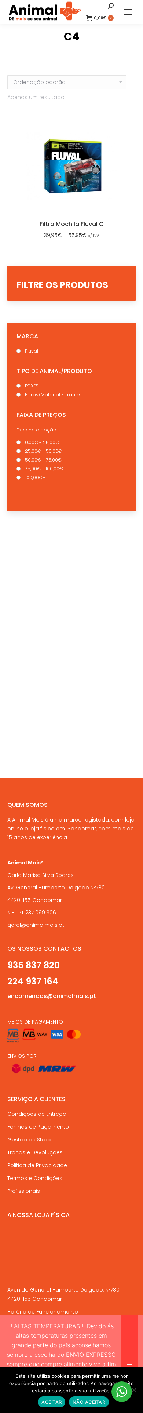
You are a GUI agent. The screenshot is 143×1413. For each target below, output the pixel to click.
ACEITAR (51, 1402)
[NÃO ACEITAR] (134, 1390)
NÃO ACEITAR (89, 1402)
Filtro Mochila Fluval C (72, 224)
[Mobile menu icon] (128, 12)
